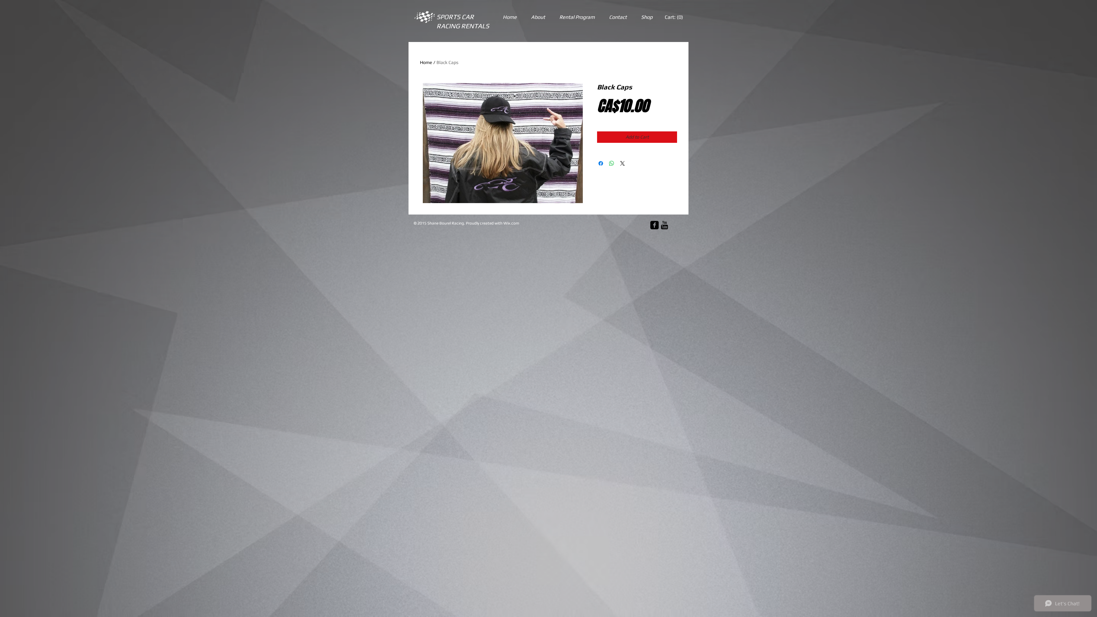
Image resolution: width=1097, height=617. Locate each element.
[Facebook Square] (654, 225)
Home (426, 62)
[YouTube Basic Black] (664, 225)
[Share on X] (622, 163)
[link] (674, 17)
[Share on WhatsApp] (611, 163)
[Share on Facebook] (600, 163)
